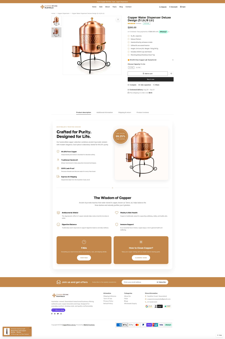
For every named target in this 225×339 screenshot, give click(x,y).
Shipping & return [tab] (124, 112)
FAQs (126, 298)
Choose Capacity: (136, 64)
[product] (118, 19)
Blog (121, 7)
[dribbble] (54, 313)
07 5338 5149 (152, 302)
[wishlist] (171, 73)
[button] (131, 23)
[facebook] (51, 313)
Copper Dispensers (63, 13)
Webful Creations (89, 325)
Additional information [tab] (105, 112)
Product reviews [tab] (143, 112)
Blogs (126, 301)
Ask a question (146, 85)
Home (94, 7)
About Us (127, 296)
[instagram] (61, 313)
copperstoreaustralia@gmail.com (159, 299)
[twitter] (58, 313)
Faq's (115, 7)
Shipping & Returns (109, 296)
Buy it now (150, 79)
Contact (128, 7)
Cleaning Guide (141, 257)
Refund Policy (108, 303)
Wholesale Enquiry (130, 303)
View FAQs (84, 257)
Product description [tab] (83, 112)
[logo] (49, 7)
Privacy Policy (108, 301)
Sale (100, 7)
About (107, 7)
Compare (133, 85)
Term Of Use (107, 298)
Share (157, 85)
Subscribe (162, 282)
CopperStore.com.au (69, 325)
